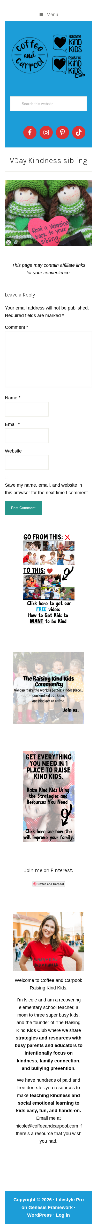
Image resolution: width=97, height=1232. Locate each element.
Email (12, 424)
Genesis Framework (50, 1207)
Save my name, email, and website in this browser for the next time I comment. (47, 488)
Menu (52, 14)
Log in (63, 1215)
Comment (16, 327)
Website (13, 451)
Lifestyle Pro (70, 1199)
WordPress (39, 1215)
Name (12, 397)
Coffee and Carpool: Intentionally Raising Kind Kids (48, 55)
